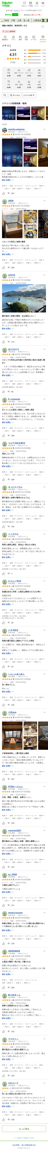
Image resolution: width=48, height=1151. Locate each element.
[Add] (43, 26)
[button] (9, 113)
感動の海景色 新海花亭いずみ (14, 25)
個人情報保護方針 (29, 1145)
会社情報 (15, 1145)
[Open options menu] (44, 129)
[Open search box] (5, 95)
